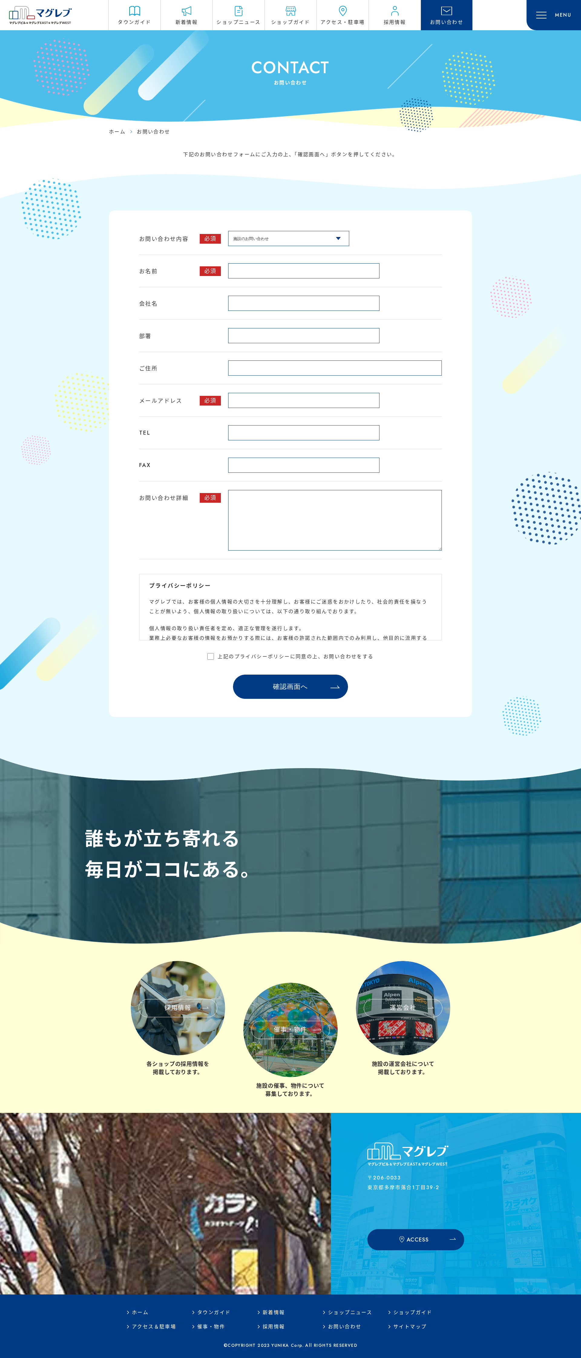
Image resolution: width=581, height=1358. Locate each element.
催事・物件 (211, 1326)
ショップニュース (350, 1312)
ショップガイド (412, 1312)
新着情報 (274, 1312)
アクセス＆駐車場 (154, 1326)
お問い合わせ (344, 1326)
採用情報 (274, 1326)
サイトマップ (410, 1326)
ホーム (117, 131)
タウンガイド (214, 1312)
